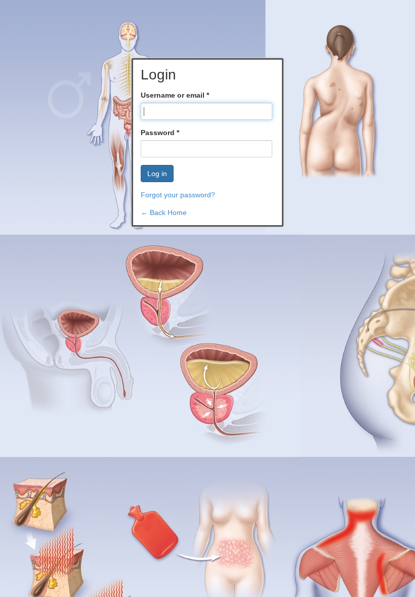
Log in (157, 173)
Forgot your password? (178, 195)
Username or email (175, 95)
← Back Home (164, 212)
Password (160, 133)
